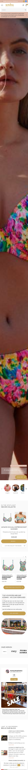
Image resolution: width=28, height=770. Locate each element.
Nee (23, 765)
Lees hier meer (14, 613)
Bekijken (13, 541)
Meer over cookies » (14, 767)
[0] (26, 5)
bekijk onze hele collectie (13, 587)
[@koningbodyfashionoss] (7, 671)
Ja (18, 765)
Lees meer (11, 744)
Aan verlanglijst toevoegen (13, 546)
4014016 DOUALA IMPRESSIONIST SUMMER (7, 577)
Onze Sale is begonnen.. (16, 731)
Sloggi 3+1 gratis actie (16, 747)
